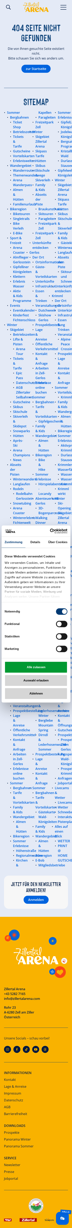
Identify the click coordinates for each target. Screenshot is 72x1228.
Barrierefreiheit (15, 1114)
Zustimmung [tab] (13, 542)
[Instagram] (7, 1049)
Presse (9, 1172)
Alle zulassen (36, 667)
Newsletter (12, 1165)
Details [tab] (35, 542)
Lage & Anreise (15, 1086)
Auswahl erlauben (36, 680)
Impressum (12, 1093)
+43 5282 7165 (14, 994)
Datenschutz (13, 1100)
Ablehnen (36, 693)
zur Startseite (36, 69)
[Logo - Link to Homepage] (36, 7)
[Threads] (45, 1049)
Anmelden (36, 900)
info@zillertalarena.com (22, 998)
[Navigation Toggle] (63, 7)
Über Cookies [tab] (57, 542)
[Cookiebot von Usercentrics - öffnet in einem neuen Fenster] (50, 531)
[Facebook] (16, 1049)
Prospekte (11, 1132)
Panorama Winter (17, 1139)
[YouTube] (35, 1049)
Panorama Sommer (19, 1146)
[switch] (61, 624)
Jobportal (11, 1178)
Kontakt (10, 1079)
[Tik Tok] (26, 1049)
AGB (7, 1107)
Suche (8, 7)
